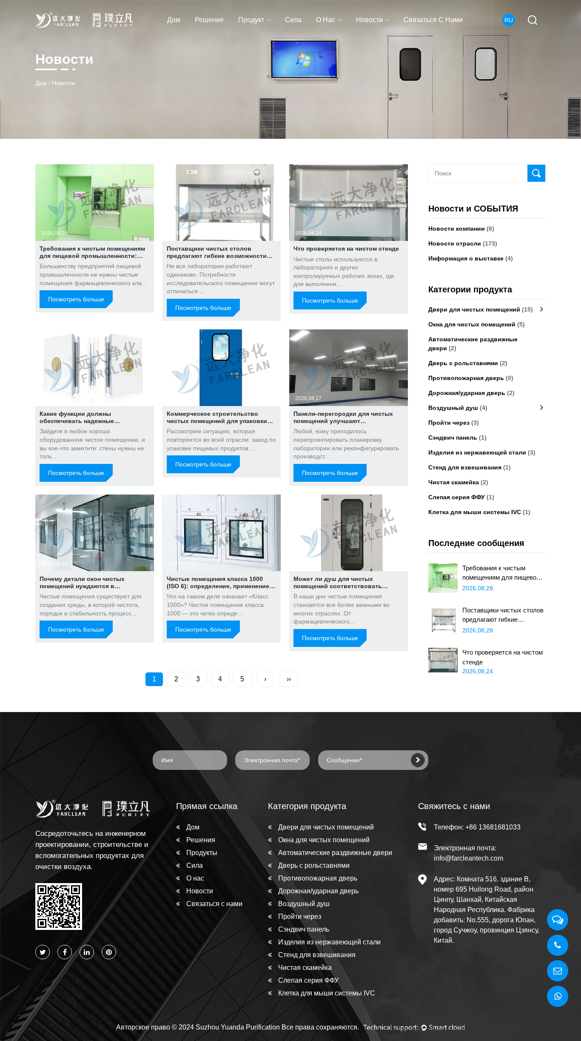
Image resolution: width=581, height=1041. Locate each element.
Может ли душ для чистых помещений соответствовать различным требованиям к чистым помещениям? (346, 589)
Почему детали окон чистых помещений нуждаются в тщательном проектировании (84, 586)
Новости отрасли (382, 37)
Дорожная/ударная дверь (471, 392)
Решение (209, 19)
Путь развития (339, 37)
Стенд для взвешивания (469, 467)
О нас (325, 19)
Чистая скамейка (458, 482)
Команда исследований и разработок (350, 36)
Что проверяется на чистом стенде (346, 248)
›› (289, 679)
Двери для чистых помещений (266, 38)
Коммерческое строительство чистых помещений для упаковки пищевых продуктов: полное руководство (217, 424)
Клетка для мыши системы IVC (479, 512)
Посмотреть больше (76, 299)
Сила (293, 19)
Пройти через (453, 422)
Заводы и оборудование (348, 34)
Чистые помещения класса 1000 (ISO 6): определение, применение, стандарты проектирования (219, 586)
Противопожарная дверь (470, 378)
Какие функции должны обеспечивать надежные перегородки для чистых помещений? (77, 424)
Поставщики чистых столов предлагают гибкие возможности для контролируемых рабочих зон (219, 255)
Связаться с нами (433, 19)
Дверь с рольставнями (467, 363)
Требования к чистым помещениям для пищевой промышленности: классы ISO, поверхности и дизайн (92, 255)
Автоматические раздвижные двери (271, 34)
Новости (369, 19)
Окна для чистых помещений (273, 36)
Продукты (201, 852)
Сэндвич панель (457, 437)
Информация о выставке (391, 36)
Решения (200, 840)
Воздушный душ (457, 407)
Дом (173, 19)
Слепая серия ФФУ (461, 497)
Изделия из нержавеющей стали (481, 452)
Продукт (251, 19)
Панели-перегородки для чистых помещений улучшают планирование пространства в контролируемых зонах (343, 424)
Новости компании (385, 39)
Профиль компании (345, 39)
